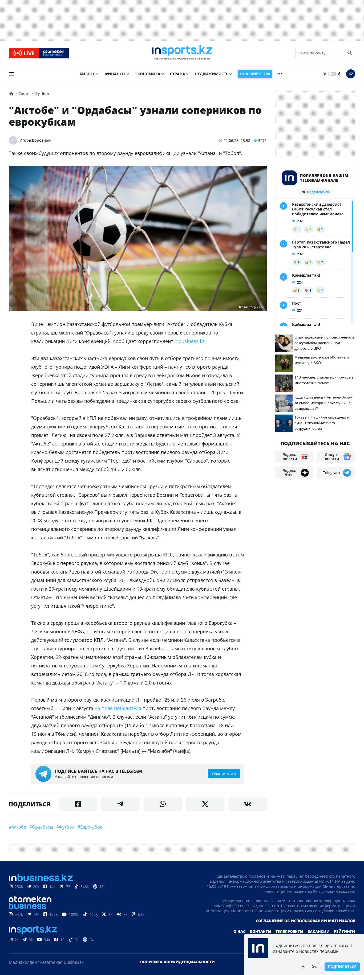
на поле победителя (118, 708)
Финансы (115, 73)
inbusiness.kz (189, 341)
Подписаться (342, 966)
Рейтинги (344, 931)
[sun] (325, 74)
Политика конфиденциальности (177, 961)
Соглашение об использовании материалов (305, 920)
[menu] (11, 73)
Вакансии (319, 931)
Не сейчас (311, 966)
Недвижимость (211, 73)
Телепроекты (289, 931)
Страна (177, 73)
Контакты (260, 931)
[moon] (340, 74)
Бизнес (87, 73)
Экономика (147, 73)
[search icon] (350, 53)
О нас (239, 931)
